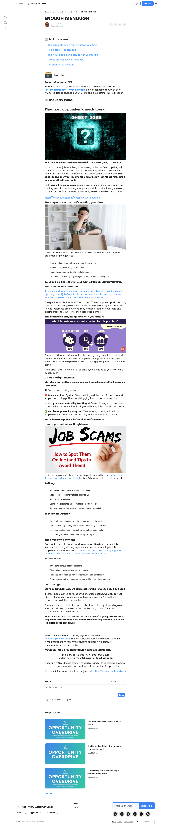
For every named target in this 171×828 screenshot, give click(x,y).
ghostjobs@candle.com (57, 638)
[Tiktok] (135, 814)
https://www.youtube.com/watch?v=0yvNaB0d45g (72, 197)
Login (136, 3)
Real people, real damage (62, 49)
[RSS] (148, 814)
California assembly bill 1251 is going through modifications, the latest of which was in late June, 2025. (85, 552)
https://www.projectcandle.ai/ (110, 671)
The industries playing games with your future (73, 54)
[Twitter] (115, 814)
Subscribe (147, 3)
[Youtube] (128, 814)
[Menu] (156, 3)
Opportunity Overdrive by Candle (57, 12)
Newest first (116, 681)
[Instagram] (141, 814)
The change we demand (60, 64)
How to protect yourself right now (66, 59)
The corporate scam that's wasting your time (72, 45)
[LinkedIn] (122, 814)
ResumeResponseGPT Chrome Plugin (65, 89)
